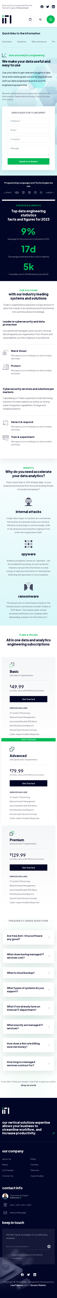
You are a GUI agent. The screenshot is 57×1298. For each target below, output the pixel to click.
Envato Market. (39, 1285)
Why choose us (39, 41)
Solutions (21, 41)
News (5, 1164)
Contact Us (7, 1175)
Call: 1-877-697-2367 (21, 1205)
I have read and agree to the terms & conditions (27, 1256)
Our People (7, 1170)
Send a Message (18, 1212)
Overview (7, 41)
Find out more (22, 8)
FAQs (33, 1159)
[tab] (28, 937)
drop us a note (28, 1085)
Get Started (28, 699)
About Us (6, 1159)
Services (35, 1170)
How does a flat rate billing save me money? (23, 1045)
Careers (35, 1164)
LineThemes (17, 1285)
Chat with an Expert (19, 1196)
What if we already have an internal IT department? (23, 1008)
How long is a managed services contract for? (21, 1063)
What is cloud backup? (21, 972)
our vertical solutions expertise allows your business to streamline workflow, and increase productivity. (26, 1127)
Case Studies (37, 1175)
